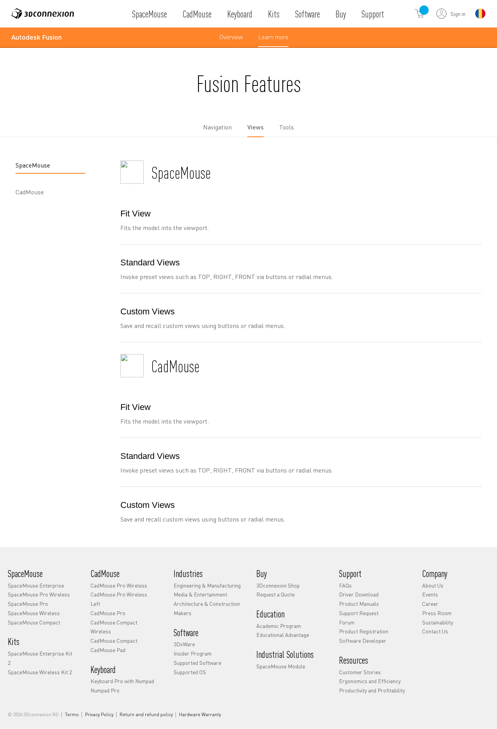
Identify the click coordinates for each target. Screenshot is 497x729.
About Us (432, 585)
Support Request (359, 612)
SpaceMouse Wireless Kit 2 (40, 671)
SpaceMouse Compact (34, 622)
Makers (182, 612)
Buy (340, 14)
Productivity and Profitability (372, 690)
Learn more (273, 39)
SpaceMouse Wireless (34, 612)
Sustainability (437, 622)
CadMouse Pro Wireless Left (118, 599)
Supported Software (197, 662)
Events (430, 594)
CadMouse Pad (107, 649)
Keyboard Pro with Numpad (122, 680)
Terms (72, 714)
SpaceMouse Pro (28, 603)
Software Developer (362, 640)
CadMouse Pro (107, 612)
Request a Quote (275, 594)
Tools (286, 127)
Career (430, 603)
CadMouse (197, 14)
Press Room (437, 612)
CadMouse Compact (113, 640)
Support (372, 14)
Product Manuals (359, 603)
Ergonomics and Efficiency (370, 680)
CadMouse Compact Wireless (113, 627)
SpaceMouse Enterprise (36, 585)
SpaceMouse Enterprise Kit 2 (40, 658)
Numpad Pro (105, 690)
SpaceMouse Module (280, 666)
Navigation (217, 127)
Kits (274, 14)
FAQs (345, 585)
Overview (231, 37)
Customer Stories (360, 671)
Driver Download (359, 594)
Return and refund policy (146, 714)
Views (255, 127)
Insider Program (193, 653)
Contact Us (435, 631)
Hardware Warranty (200, 714)
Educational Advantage (282, 634)
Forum (347, 622)
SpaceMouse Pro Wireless (39, 594)
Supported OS (190, 671)
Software (307, 14)
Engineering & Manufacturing (207, 585)
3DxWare (184, 643)
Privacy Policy (99, 714)
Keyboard (239, 14)
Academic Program (278, 625)
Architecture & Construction (207, 603)
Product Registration (363, 631)
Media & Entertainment (200, 594)
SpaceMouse (149, 14)
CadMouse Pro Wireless (118, 585)
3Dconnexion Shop (278, 585)
